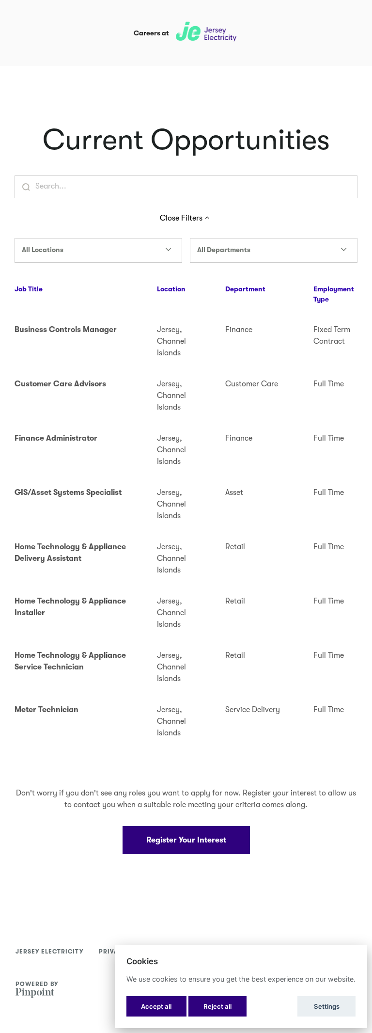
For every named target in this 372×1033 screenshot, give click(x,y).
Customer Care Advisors (60, 384)
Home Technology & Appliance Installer (70, 607)
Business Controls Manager (66, 329)
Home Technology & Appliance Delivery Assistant (70, 552)
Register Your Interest (186, 840)
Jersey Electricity (49, 951)
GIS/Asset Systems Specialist (68, 492)
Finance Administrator (56, 438)
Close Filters (181, 218)
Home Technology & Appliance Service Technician (70, 661)
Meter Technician (46, 709)
